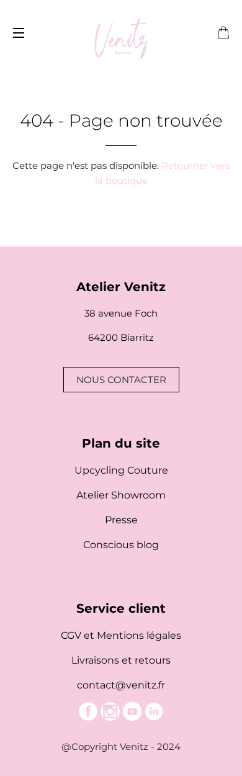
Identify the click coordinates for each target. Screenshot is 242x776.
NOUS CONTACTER (121, 380)
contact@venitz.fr (121, 685)
